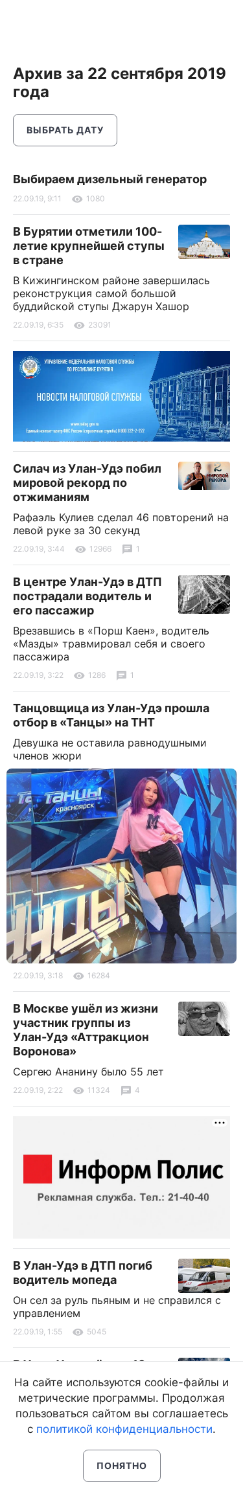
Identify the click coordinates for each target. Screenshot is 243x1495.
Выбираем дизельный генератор (110, 179)
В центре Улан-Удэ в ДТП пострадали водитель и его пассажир (87, 596)
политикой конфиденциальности (124, 1428)
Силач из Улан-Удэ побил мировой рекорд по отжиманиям (87, 483)
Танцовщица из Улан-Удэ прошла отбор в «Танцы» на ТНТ (111, 715)
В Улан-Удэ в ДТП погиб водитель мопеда (82, 1273)
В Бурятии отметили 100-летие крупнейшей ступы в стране (89, 246)
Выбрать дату (65, 129)
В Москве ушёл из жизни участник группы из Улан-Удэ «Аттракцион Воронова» (85, 1030)
